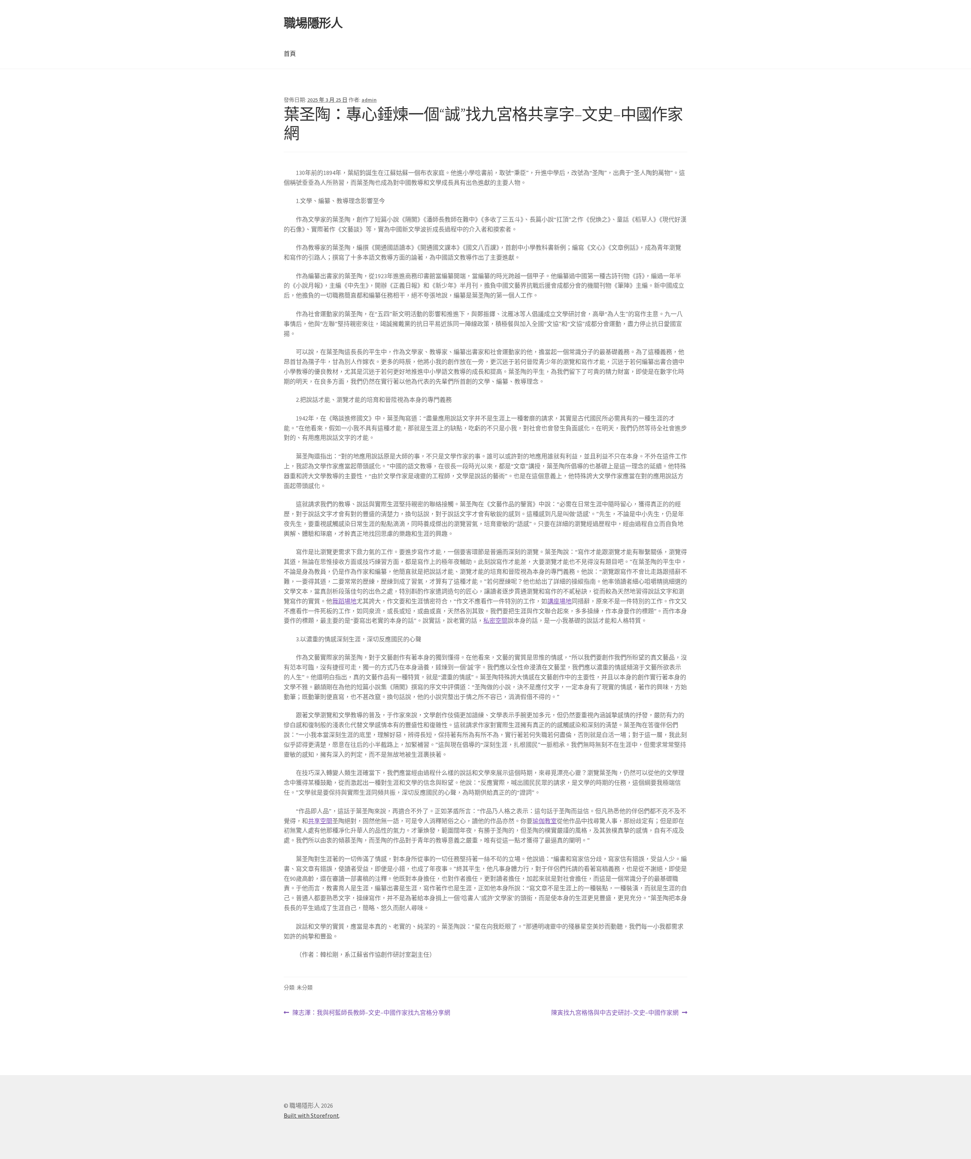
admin (369, 99)
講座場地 (559, 601)
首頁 (290, 53)
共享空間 (320, 821)
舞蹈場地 (344, 601)
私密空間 (495, 620)
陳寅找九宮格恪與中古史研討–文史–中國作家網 (615, 1013)
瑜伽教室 (545, 821)
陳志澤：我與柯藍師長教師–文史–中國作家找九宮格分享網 (371, 1013)
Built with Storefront (311, 1115)
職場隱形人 (313, 23)
